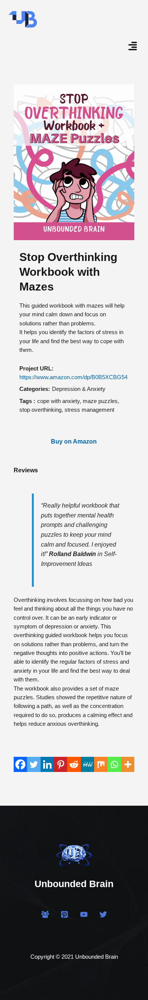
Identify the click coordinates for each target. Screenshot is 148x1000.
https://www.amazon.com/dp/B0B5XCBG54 (73, 377)
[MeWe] (87, 764)
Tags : (27, 401)
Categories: (34, 389)
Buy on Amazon (74, 441)
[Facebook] (20, 764)
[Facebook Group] (45, 914)
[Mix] (100, 764)
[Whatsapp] (114, 764)
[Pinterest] (60, 764)
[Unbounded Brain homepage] (74, 853)
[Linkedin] (47, 764)
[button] (132, 48)
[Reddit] (73, 764)
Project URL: (36, 369)
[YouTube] (84, 914)
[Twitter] (33, 764)
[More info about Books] (127, 764)
